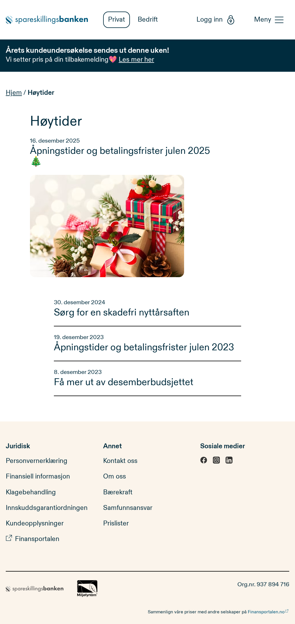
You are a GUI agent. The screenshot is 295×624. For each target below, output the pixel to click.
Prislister (116, 523)
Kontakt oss (120, 461)
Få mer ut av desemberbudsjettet (123, 382)
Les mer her (136, 59)
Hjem (14, 92)
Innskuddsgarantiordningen (47, 508)
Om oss (114, 476)
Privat (116, 19)
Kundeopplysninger (35, 523)
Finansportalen (37, 539)
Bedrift (148, 19)
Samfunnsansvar (127, 508)
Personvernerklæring (36, 461)
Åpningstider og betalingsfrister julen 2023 (144, 347)
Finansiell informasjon (38, 476)
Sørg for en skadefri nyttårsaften (123, 313)
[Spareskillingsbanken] (50, 20)
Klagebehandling (31, 492)
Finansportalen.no (266, 612)
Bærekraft (118, 492)
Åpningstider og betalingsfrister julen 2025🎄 (120, 156)
